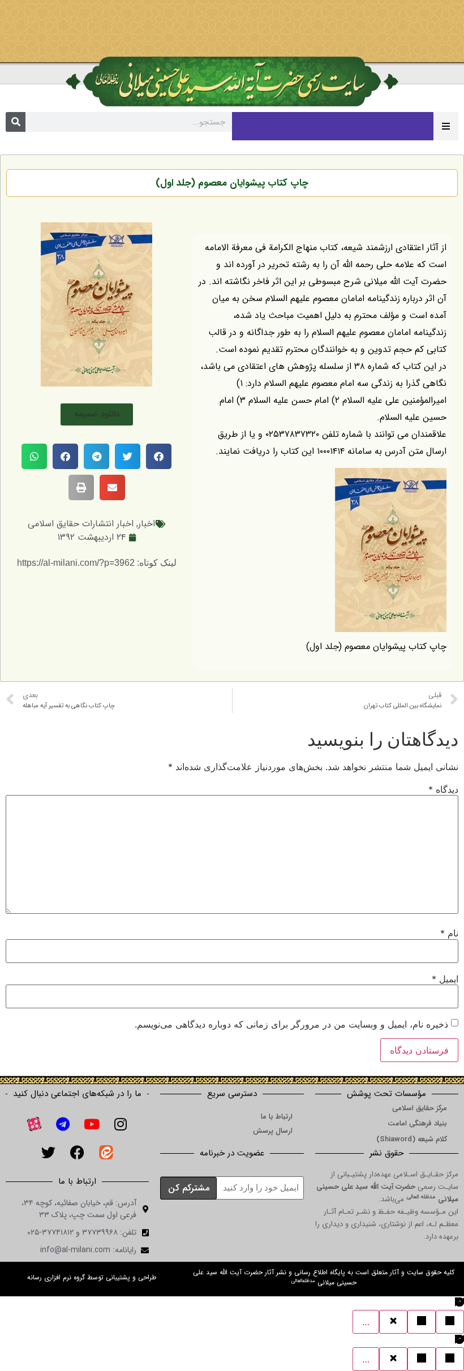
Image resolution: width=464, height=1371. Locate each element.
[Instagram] (120, 1124)
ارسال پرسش (273, 1131)
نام (449, 933)
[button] (97, 414)
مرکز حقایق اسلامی (419, 1108)
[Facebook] (77, 1152)
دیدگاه (443, 789)
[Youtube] (92, 1124)
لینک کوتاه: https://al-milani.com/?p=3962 (97, 563)
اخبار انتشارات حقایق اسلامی (81, 524)
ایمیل (445, 978)
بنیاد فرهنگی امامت (417, 1123)
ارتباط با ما (277, 1117)
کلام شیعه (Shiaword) (411, 1139)
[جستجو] (15, 122)
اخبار (146, 524)
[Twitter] (49, 1152)
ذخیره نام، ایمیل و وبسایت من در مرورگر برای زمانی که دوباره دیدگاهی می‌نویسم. (291, 1024)
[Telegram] (63, 1124)
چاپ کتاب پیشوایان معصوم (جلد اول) (232, 183)
